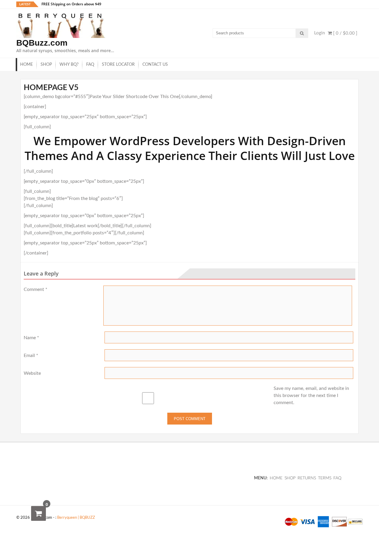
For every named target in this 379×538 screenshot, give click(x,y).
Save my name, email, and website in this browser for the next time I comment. (311, 395)
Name (31, 337)
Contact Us (155, 65)
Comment (35, 289)
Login (319, 33)
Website (32, 373)
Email (31, 355)
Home (26, 65)
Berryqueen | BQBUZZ (76, 518)
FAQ (90, 65)
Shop (46, 65)
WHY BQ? (69, 65)
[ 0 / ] (344, 33)
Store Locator (118, 65)
